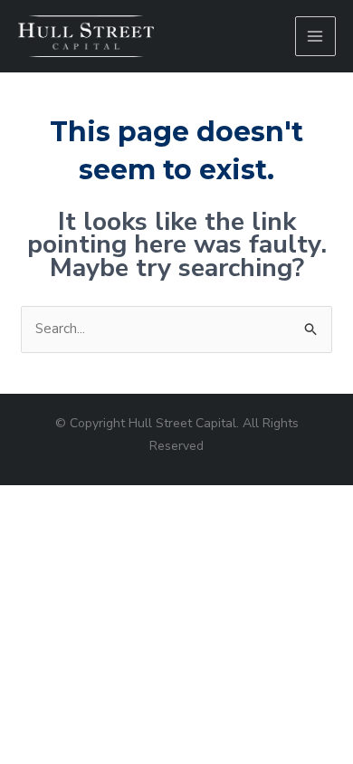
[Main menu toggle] (315, 36)
